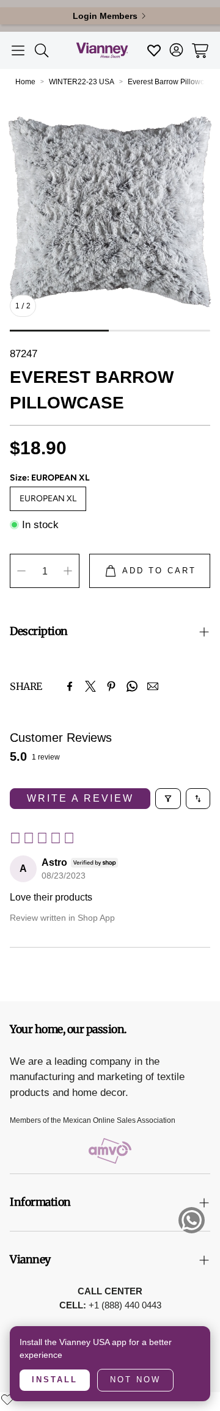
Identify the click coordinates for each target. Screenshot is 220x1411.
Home (25, 82)
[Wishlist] (7, 1399)
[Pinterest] (111, 686)
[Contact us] (191, 1220)
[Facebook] (69, 686)
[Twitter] (90, 686)
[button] (18, 50)
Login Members (105, 16)
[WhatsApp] (132, 686)
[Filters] (168, 798)
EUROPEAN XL (48, 498)
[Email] (152, 686)
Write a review (80, 798)
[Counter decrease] (21, 571)
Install (55, 1379)
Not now (135, 1379)
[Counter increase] (68, 571)
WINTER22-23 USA (81, 82)
